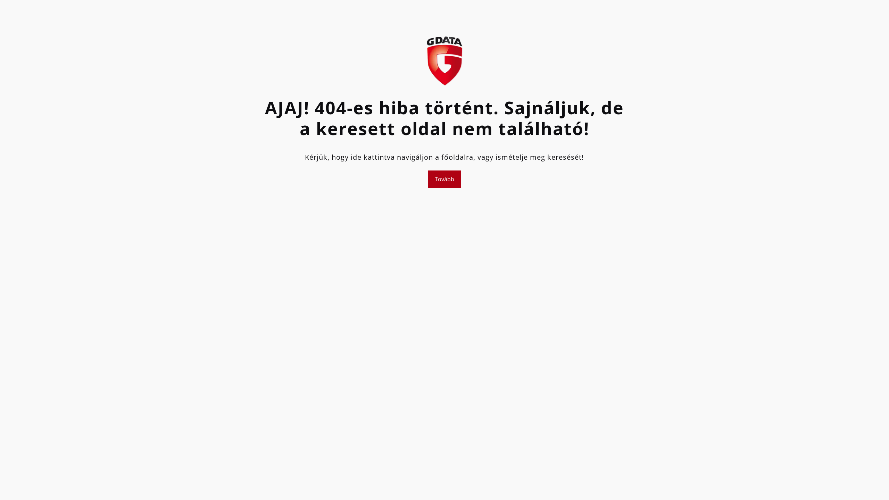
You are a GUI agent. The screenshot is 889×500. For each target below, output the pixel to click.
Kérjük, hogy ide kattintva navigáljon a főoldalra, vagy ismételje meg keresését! (444, 157)
